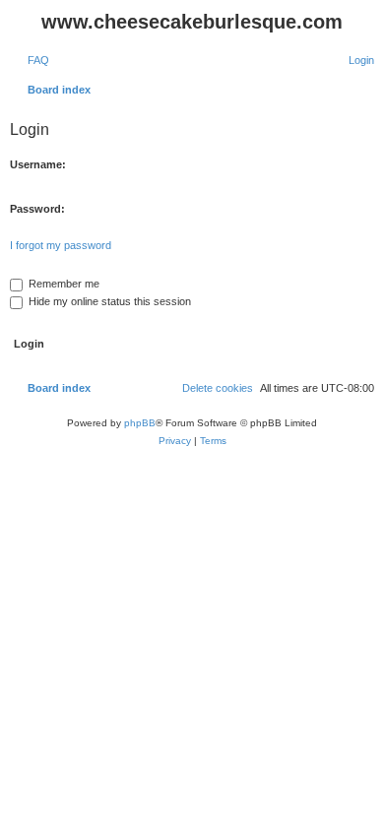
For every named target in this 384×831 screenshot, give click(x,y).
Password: (37, 209)
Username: (38, 164)
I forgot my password (60, 245)
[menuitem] (29, 60)
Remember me (62, 283)
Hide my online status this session (108, 301)
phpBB (140, 422)
